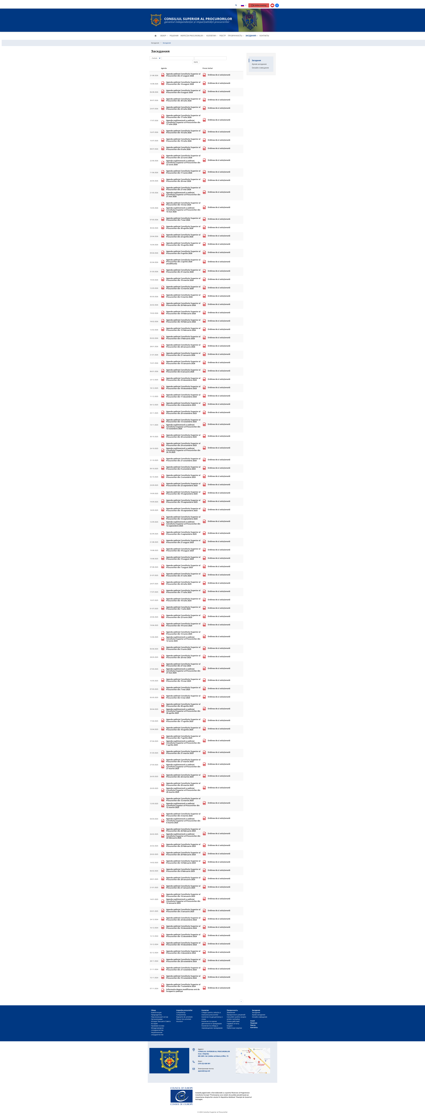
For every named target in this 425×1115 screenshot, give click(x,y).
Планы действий (233, 1021)
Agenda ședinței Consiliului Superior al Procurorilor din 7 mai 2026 (183, 219)
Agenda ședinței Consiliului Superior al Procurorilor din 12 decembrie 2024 (183, 935)
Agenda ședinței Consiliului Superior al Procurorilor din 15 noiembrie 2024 (183, 977)
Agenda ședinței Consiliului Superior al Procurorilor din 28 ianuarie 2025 (183, 878)
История (154, 1023)
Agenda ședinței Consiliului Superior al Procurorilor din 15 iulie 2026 (183, 140)
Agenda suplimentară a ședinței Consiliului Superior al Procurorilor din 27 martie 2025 (183, 766)
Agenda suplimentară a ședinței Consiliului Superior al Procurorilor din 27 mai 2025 (183, 671)
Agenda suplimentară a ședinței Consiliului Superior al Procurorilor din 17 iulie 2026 (183, 122)
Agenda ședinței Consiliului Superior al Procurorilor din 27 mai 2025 (183, 665)
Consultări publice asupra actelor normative (236, 1018)
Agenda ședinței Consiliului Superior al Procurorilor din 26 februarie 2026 (183, 304)
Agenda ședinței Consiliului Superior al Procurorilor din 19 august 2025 (183, 550)
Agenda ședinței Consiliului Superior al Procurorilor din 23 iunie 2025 (183, 616)
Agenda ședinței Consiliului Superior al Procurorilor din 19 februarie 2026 (183, 312)
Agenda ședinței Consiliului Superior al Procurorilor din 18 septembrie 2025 (183, 509)
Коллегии (211, 35)
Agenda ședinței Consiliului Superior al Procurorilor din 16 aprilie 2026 (183, 244)
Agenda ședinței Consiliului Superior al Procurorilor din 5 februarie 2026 (183, 337)
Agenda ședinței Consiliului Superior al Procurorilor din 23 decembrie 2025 (183, 379)
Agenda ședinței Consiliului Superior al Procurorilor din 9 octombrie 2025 (183, 468)
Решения (174, 35)
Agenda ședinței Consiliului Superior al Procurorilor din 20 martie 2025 (183, 784)
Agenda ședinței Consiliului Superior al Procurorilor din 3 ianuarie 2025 (183, 910)
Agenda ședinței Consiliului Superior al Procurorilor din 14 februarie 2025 (183, 862)
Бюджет (230, 1026)
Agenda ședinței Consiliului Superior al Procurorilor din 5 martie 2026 (183, 296)
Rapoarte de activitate (184, 1017)
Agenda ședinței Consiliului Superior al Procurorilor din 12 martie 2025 (183, 799)
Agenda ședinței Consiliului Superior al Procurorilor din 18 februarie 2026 (183, 321)
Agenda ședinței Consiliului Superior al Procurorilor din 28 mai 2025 (183, 656)
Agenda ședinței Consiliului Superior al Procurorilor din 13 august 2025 (183, 558)
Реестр (222, 35)
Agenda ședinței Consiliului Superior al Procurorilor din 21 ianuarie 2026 (183, 354)
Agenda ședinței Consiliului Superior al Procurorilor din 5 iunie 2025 (183, 648)
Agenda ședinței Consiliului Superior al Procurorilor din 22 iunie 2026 (183, 156)
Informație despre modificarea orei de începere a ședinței (183, 990)
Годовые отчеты (233, 1023)
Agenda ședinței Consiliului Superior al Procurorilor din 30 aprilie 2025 (183, 705)
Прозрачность (235, 35)
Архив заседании (259, 64)
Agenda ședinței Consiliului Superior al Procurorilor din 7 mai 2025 (183, 688)
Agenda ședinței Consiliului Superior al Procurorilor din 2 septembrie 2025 (183, 533)
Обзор (163, 35)
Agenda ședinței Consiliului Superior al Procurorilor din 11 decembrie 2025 (183, 396)
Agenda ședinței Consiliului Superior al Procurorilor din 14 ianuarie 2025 (183, 895)
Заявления (231, 1012)
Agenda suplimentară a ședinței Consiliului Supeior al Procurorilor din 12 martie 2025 (183, 805)
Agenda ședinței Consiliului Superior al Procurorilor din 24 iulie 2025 (183, 583)
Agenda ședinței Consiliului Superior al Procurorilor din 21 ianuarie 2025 (183, 887)
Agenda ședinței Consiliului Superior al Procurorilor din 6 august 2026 (183, 91)
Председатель (156, 1015)
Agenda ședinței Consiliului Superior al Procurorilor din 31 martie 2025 (183, 752)
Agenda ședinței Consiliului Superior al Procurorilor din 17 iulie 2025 (183, 591)
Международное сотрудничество (157, 1029)
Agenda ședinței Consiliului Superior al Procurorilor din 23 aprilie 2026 (183, 236)
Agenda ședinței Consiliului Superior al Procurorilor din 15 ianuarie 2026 (183, 362)
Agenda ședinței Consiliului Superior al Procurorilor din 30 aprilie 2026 (183, 227)
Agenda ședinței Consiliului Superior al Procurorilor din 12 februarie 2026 (183, 329)
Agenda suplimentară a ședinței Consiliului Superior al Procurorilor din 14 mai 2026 (183, 210)
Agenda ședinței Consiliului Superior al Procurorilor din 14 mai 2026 (183, 204)
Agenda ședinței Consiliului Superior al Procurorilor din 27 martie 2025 (183, 760)
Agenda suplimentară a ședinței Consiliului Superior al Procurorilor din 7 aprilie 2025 (183, 743)
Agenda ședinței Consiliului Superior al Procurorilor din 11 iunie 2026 (183, 172)
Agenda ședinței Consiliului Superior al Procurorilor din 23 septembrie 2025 (183, 484)
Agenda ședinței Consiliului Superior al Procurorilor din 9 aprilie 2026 (183, 252)
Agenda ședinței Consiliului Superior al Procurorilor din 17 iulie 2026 (183, 116)
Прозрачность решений (236, 1015)
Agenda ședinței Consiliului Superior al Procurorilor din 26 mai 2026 (183, 180)
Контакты (264, 35)
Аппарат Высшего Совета (161, 1021)
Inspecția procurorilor (192, 35)
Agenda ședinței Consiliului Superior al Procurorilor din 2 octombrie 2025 (183, 476)
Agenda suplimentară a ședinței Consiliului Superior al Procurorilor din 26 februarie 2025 (183, 836)
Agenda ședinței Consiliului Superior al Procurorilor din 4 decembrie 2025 (183, 404)
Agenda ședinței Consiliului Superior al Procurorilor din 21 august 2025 (183, 541)
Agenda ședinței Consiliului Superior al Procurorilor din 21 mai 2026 (183, 188)
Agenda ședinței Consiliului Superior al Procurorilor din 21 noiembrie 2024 (183, 968)
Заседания (251, 35)
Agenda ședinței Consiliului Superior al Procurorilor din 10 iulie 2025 (183, 600)
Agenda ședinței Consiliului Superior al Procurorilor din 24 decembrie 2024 (183, 919)
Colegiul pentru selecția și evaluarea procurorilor (211, 1013)
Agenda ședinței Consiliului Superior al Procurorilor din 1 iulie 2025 (183, 608)
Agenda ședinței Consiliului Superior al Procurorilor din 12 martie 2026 (183, 287)
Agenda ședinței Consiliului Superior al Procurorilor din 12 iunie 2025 (183, 633)
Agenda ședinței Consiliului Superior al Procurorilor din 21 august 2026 (183, 75)
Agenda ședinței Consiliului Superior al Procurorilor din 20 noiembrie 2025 (183, 412)
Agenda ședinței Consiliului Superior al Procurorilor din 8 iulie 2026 (183, 148)
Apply (196, 62)
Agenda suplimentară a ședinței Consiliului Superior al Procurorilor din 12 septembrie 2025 (183, 524)
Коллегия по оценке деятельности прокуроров (212, 1022)
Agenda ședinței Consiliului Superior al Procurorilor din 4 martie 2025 (183, 815)
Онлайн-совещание (260, 68)
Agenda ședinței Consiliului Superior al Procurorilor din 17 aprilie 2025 (183, 720)
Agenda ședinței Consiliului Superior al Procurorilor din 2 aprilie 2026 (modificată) (183, 262)
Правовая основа (157, 1026)
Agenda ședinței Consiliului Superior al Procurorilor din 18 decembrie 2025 (183, 387)
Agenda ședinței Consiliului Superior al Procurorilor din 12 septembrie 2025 (183, 518)
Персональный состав (159, 1017)
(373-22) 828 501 (204, 1063)
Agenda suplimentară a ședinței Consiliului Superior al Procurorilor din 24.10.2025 (183, 450)
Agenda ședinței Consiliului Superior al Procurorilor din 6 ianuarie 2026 (183, 371)
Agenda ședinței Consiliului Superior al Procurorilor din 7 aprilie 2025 (183, 737)
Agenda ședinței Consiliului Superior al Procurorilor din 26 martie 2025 (183, 776)
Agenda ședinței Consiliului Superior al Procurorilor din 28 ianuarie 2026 (183, 346)
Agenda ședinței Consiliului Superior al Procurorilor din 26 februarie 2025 (183, 830)
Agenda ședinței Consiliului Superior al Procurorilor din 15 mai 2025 (183, 680)
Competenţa (180, 1012)
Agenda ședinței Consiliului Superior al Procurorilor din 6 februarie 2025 (183, 870)
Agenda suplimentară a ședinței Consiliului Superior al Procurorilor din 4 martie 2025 (183, 821)
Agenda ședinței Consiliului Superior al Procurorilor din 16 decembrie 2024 (183, 927)
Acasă (155, 36)
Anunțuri (179, 1021)
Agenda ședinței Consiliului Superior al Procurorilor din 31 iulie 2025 (183, 574)
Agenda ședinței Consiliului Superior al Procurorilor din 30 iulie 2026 (183, 100)
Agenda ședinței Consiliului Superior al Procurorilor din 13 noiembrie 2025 (183, 421)
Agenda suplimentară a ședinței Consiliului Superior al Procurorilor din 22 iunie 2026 (183, 162)
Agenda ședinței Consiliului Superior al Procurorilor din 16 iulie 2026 (183, 131)
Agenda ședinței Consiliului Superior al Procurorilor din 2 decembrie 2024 (183, 952)
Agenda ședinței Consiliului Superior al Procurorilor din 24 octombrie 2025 (183, 444)
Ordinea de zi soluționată (219, 75)
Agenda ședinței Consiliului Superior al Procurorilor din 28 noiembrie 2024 (183, 960)
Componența (181, 1015)
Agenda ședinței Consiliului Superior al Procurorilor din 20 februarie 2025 (183, 853)
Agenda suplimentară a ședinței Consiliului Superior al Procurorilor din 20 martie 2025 (183, 790)
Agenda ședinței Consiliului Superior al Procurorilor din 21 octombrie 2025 (183, 459)
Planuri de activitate (183, 1019)
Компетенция (156, 1012)
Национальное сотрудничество (157, 1033)
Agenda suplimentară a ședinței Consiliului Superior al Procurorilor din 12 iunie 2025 (183, 639)
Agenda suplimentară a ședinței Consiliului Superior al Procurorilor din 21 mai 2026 (183, 194)
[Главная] (156, 20)
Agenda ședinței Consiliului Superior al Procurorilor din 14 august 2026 (183, 83)
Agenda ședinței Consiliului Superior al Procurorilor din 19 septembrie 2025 (183, 493)
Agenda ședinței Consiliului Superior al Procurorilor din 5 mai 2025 (183, 697)
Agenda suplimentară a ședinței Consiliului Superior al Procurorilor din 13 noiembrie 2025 (183, 427)
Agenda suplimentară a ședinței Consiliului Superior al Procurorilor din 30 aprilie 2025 (183, 711)
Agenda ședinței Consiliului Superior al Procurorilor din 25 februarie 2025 (183, 845)
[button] (169, 1060)
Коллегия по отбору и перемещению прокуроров (212, 1027)
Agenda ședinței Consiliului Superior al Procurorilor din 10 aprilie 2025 (183, 728)
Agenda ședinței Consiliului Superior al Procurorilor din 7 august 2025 (183, 566)
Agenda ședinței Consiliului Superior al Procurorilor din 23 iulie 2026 (183, 108)
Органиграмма (156, 1019)
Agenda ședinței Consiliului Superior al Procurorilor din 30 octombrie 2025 (183, 436)
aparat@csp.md (204, 1071)
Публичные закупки (234, 1028)
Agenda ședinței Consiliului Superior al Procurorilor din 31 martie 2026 (183, 271)
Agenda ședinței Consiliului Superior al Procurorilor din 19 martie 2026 (183, 279)
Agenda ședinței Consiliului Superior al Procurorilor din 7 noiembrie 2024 (183, 985)
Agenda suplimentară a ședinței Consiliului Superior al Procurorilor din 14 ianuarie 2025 (183, 901)
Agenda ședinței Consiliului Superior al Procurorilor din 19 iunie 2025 (183, 624)
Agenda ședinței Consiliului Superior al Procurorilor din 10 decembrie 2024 (183, 944)
